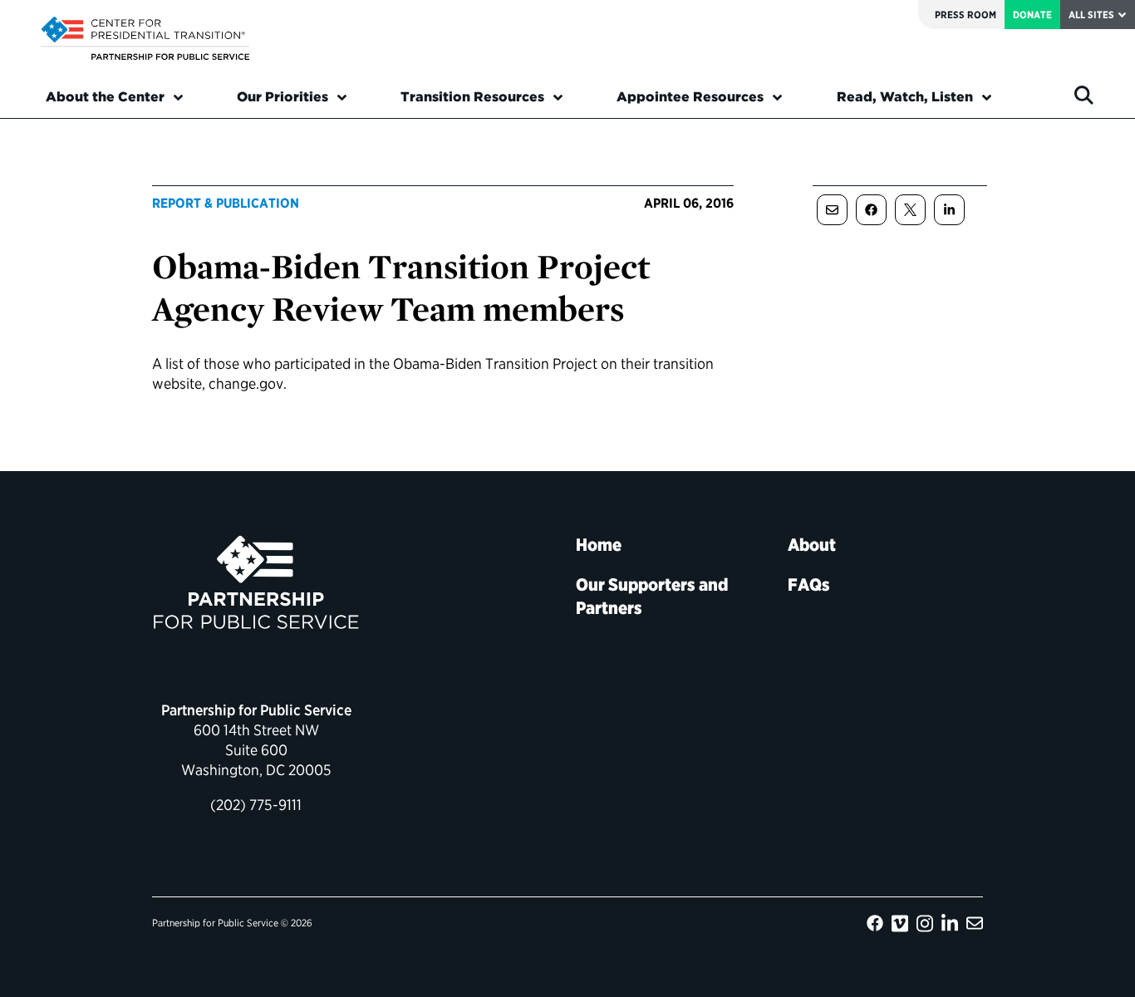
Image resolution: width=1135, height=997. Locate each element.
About (812, 544)
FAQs (809, 584)
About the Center (105, 97)
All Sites (1091, 14)
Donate (1032, 14)
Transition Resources (472, 97)
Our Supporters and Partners (652, 596)
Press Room (965, 14)
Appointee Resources (690, 97)
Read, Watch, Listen (905, 97)
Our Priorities (282, 97)
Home (599, 544)
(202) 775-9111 (256, 804)
